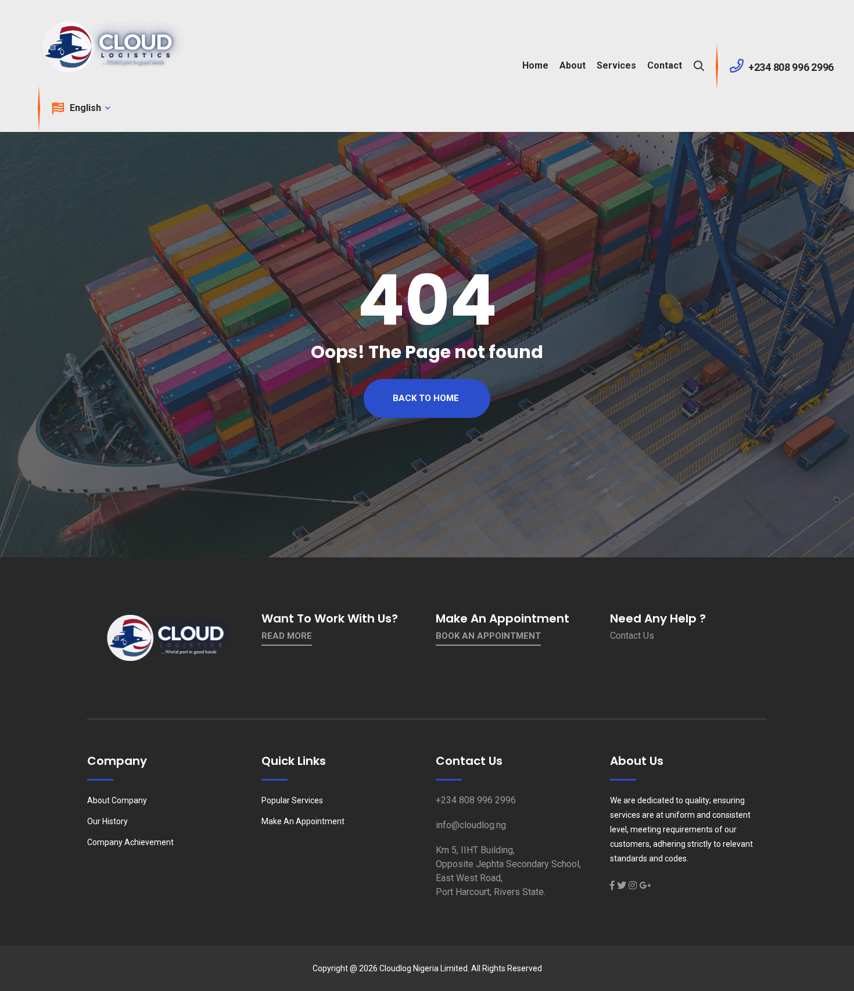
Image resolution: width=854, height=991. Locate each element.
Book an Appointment (488, 636)
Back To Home (426, 398)
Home (535, 65)
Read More (286, 636)
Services (616, 65)
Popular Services (292, 800)
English (86, 107)
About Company (117, 800)
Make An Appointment (303, 821)
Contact (664, 65)
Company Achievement (130, 842)
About (572, 65)
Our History (107, 821)
